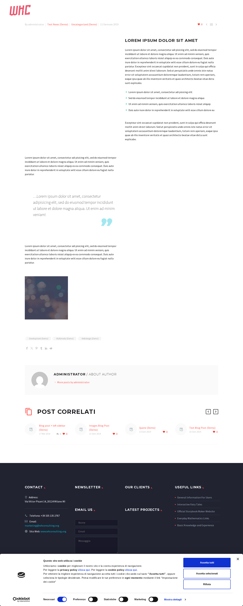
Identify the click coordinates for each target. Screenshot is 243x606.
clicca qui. (84, 569)
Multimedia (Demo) (65, 338)
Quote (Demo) (147, 427)
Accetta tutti (207, 562)
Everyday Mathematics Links (193, 518)
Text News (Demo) (57, 24)
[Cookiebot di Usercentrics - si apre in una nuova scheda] (21, 599)
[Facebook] (27, 348)
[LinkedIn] (46, 348)
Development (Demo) (38, 338)
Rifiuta (207, 584)
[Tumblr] (41, 348)
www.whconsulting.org (53, 531)
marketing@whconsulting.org (42, 525)
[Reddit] (51, 348)
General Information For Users (194, 497)
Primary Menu (234, 10)
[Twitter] (31, 348)
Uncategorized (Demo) (84, 24)
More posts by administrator (73, 382)
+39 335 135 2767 (50, 515)
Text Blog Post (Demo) (202, 427)
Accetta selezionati (207, 573)
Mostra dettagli (173, 599)
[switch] (93, 599)
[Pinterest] (36, 348)
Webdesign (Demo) (90, 338)
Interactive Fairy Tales (189, 504)
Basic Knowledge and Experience (195, 525)
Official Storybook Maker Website (196, 511)
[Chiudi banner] (238, 559)
